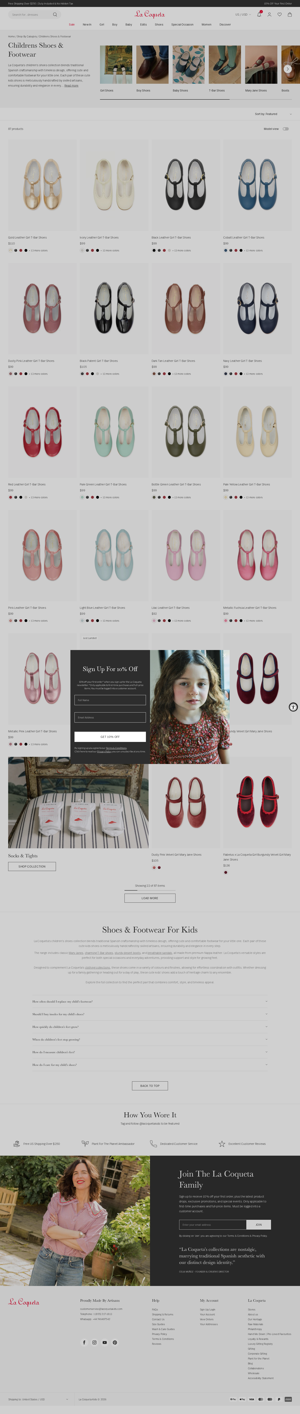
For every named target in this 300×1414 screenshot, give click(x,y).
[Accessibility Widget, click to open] (293, 707)
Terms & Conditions (116, 747)
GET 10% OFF (110, 737)
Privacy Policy (104, 751)
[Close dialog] (224, 655)
